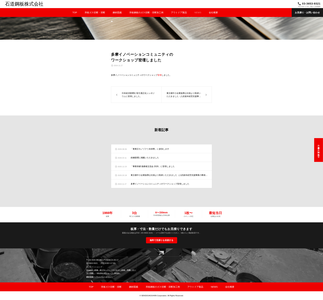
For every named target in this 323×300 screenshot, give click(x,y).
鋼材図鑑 (117, 12)
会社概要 (213, 12)
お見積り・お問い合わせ (307, 12)
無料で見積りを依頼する (161, 240)
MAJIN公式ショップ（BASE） (109, 273)
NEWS (197, 12)
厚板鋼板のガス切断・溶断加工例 (146, 12)
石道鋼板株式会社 (24, 4)
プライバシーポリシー (104, 277)
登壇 (159, 75)
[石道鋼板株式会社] (161, 4)
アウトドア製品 (179, 12)
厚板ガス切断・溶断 (95, 12)
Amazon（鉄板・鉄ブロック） (98, 270)
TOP (74, 12)
